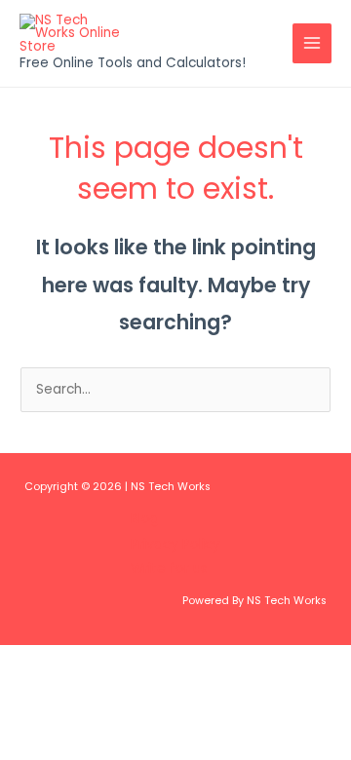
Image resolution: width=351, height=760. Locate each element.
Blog (145, 519)
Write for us (169, 568)
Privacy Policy (175, 544)
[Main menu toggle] (312, 43)
